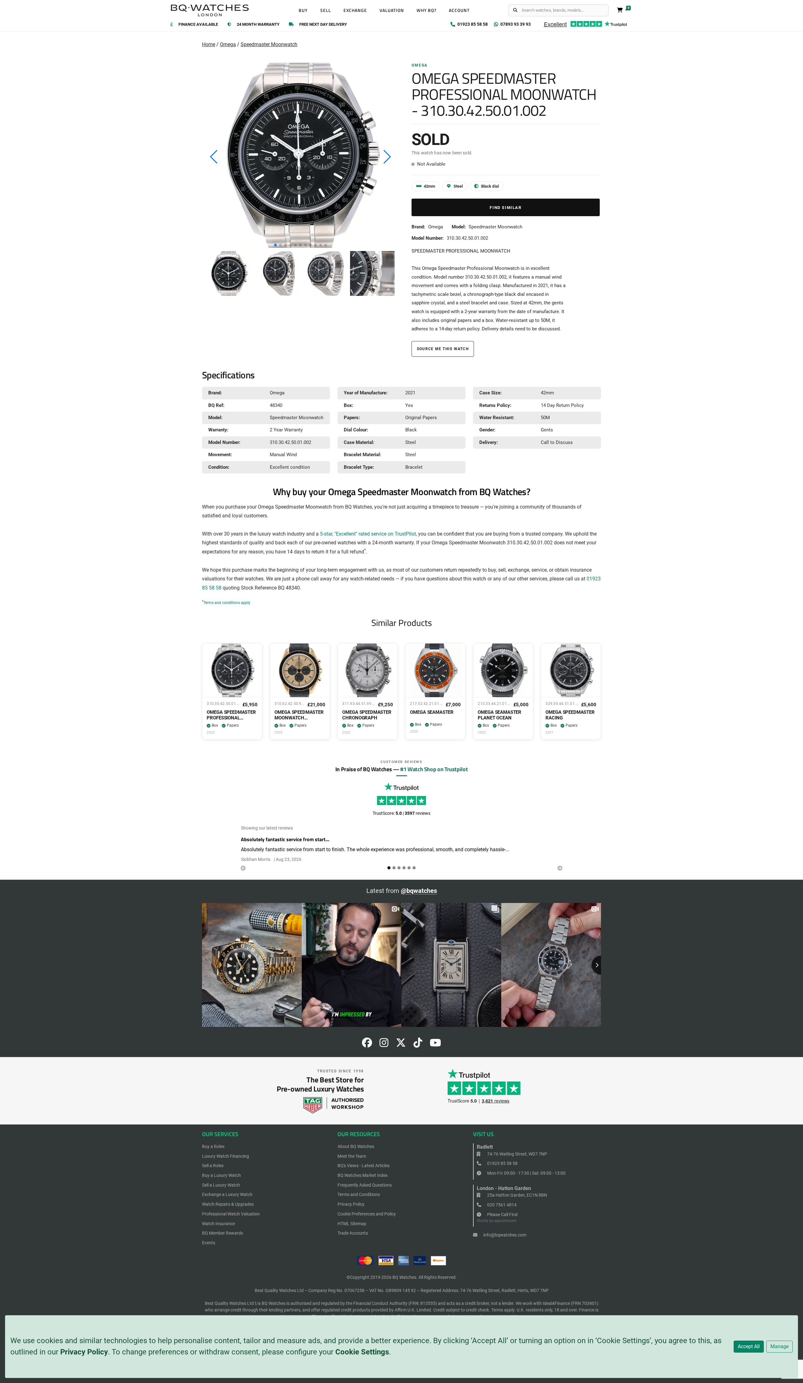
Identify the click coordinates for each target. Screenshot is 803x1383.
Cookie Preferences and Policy (367, 1213)
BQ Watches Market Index (363, 1175)
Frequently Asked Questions (365, 1185)
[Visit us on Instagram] (383, 1045)
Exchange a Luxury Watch (227, 1194)
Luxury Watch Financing (225, 1156)
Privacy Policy (84, 1352)
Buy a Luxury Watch (221, 1175)
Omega (228, 44)
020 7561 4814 (501, 1204)
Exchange (355, 10)
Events (208, 1242)
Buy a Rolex (213, 1146)
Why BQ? (427, 10)
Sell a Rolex (213, 1165)
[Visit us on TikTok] (417, 1045)
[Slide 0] (389, 867)
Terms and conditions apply (226, 603)
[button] (275, 245)
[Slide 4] (409, 867)
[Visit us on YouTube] (435, 1045)
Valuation (392, 10)
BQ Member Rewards (222, 1233)
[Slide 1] (394, 867)
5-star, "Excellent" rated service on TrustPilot (368, 534)
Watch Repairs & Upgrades (228, 1204)
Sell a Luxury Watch (221, 1185)
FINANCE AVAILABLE (198, 25)
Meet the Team (352, 1156)
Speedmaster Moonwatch (269, 44)
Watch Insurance (218, 1223)
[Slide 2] (399, 867)
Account (459, 10)
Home (208, 44)
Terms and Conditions (359, 1194)
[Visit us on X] (401, 1045)
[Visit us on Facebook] (367, 1045)
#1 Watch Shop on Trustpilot (434, 769)
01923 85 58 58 (502, 1163)
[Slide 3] (404, 867)
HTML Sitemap (352, 1223)
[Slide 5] (414, 867)
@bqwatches (419, 890)
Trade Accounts (353, 1233)
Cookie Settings (362, 1352)
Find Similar (505, 207)
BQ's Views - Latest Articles (364, 1165)
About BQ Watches (356, 1146)
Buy (303, 10)
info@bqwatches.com (504, 1234)
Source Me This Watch (443, 348)
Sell (325, 10)
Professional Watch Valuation (231, 1213)
